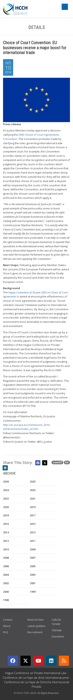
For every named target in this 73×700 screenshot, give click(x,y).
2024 (6, 490)
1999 (32, 591)
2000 (6, 591)
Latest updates (36, 626)
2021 (32, 498)
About (6, 626)
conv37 (57, 462)
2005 (32, 566)
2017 (32, 515)
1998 (6, 600)
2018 (6, 515)
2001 (32, 583)
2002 (6, 583)
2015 (32, 524)
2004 (6, 574)
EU (67, 462)
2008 (6, 557)
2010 (6, 549)
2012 (6, 541)
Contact (7, 619)
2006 (6, 566)
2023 (32, 490)
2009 (32, 549)
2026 (6, 481)
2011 (32, 541)
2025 (32, 481)
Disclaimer (58, 636)
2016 (6, 524)
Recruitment (34, 632)
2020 (6, 507)
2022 (6, 498)
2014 (6, 532)
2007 (32, 557)
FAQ (5, 632)
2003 (32, 574)
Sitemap (57, 630)
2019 (32, 507)
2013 (32, 532)
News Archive (35, 619)
